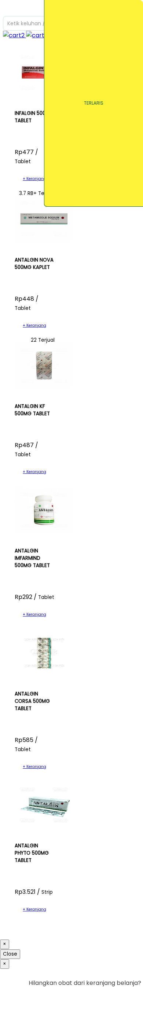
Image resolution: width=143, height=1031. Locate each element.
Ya (117, 998)
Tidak (130, 998)
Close (10, 954)
